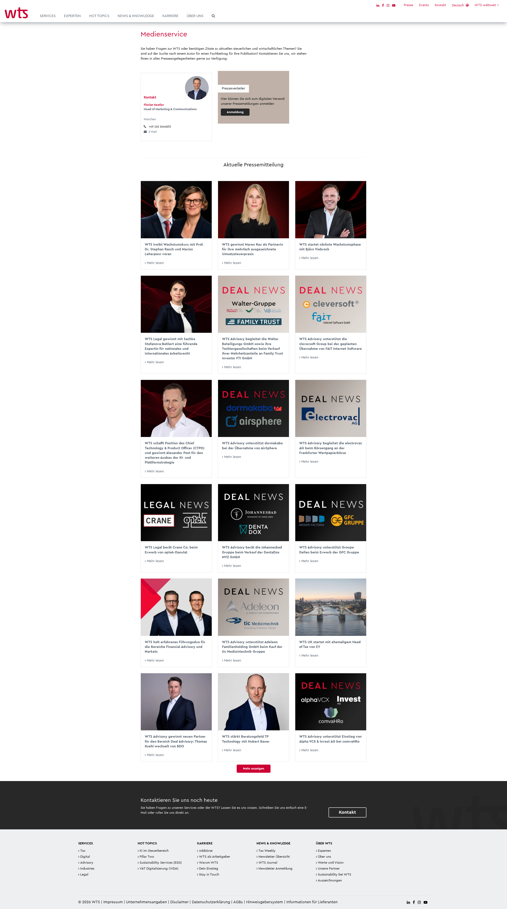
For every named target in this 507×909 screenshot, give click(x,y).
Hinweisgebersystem (264, 902)
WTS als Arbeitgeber (214, 856)
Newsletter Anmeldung (275, 868)
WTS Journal (267, 862)
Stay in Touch (209, 874)
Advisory (86, 862)
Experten (72, 16)
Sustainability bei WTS (334, 874)
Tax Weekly (266, 850)
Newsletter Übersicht (274, 856)
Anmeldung (235, 112)
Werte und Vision (330, 862)
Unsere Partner (329, 868)
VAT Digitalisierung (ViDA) (159, 868)
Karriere (170, 16)
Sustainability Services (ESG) (161, 862)
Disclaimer (179, 902)
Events (424, 5)
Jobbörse (206, 850)
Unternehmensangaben (147, 902)
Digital (85, 856)
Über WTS (324, 843)
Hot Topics (99, 16)
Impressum (113, 902)
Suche (213, 16)
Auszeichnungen (330, 880)
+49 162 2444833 (160, 126)
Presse (408, 5)
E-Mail (153, 131)
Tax (82, 850)
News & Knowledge (136, 16)
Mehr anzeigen (253, 768)
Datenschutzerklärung (211, 902)
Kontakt (440, 5)
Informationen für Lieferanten (312, 902)
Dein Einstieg (208, 868)
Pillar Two (147, 856)
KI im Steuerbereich (154, 850)
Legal (84, 874)
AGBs (238, 902)
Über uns (195, 16)
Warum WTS (208, 862)
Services (48, 16)
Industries (87, 868)
